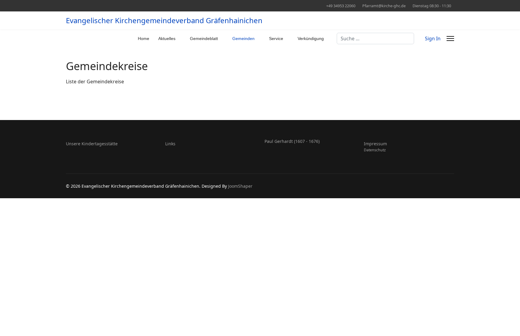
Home (143, 38)
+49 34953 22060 (340, 5)
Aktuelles (166, 38)
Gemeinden (243, 38)
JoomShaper (240, 186)
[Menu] (450, 38)
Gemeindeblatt (204, 38)
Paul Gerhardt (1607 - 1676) (292, 141)
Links (170, 143)
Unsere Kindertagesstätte (92, 143)
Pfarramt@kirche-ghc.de (384, 5)
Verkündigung (311, 38)
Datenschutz (375, 150)
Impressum (375, 143)
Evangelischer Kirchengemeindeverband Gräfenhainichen (164, 20)
